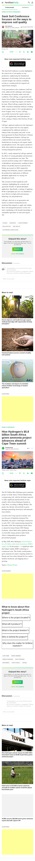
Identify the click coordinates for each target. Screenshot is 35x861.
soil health (16, 226)
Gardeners (25, 7)
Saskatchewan (22, 223)
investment (6, 662)
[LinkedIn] (27, 51)
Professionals (9, 7)
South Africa (16, 662)
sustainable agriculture (10, 230)
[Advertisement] (17, 409)
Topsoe (24, 662)
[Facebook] (19, 51)
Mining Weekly (12, 565)
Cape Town (6, 656)
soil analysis (7, 226)
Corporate (11, 427)
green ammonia (16, 656)
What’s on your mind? (8, 279)
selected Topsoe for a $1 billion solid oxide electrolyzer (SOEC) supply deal (17, 543)
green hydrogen (8, 659)
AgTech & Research (13, 12)
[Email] (31, 51)
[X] (23, 51)
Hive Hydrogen (19, 659)
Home (4, 12)
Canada (5, 223)
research (13, 223)
